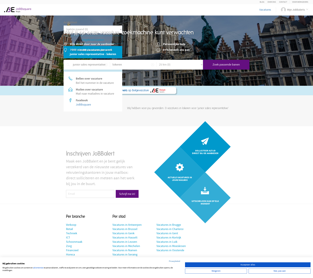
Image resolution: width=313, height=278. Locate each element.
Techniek (71, 233)
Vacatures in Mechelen (126, 246)
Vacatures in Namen (124, 250)
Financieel (72, 250)
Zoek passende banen (226, 64)
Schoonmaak (74, 242)
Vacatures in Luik (166, 242)
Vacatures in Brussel (124, 229)
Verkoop (71, 225)
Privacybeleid (174, 261)
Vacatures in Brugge (168, 225)
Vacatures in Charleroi (169, 229)
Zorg (69, 246)
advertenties (38, 268)
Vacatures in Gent (167, 233)
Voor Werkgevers (300, 2)
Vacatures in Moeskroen (171, 246)
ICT (68, 237)
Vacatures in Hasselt (124, 237)
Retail (69, 229)
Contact (283, 2)
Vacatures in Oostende (170, 250)
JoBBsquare (83, 104)
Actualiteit (70, 22)
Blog (262, 2)
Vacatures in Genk (123, 233)
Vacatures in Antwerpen (127, 225)
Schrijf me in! (127, 194)
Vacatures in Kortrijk (168, 237)
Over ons (272, 2)
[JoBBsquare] (19, 9)
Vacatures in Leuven (124, 242)
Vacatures (265, 10)
